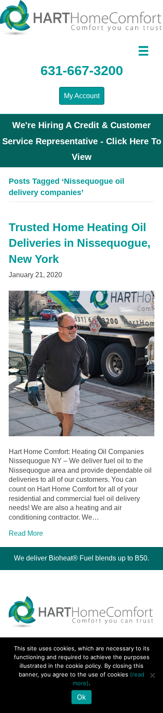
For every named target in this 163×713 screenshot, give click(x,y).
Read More (26, 533)
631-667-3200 (81, 70)
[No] (152, 675)
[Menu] (143, 51)
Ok (81, 697)
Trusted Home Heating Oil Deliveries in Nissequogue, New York (79, 243)
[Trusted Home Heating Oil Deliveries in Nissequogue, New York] (81, 362)
